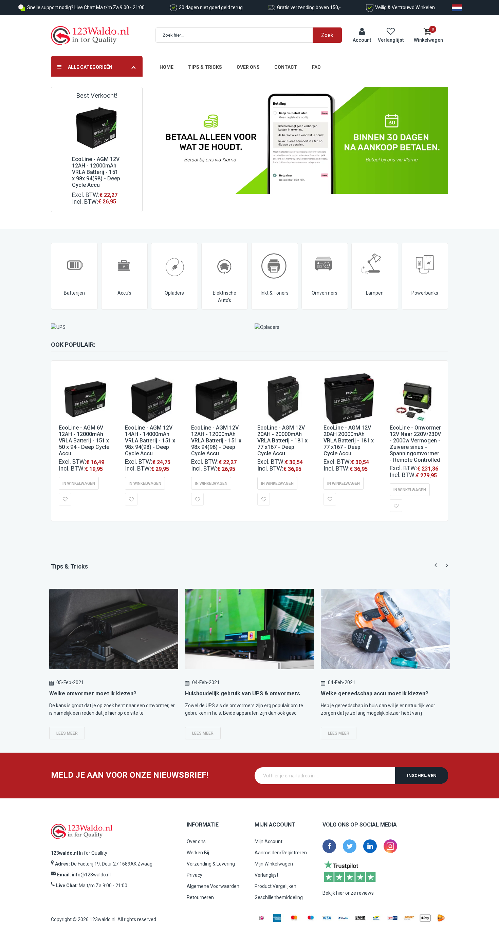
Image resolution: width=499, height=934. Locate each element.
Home (166, 67)
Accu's (124, 293)
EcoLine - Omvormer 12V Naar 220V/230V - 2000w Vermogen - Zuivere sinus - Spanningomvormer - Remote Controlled (415, 443)
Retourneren (200, 897)
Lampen (375, 293)
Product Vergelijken (275, 886)
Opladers (174, 293)
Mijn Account (268, 841)
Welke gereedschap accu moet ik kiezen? (374, 693)
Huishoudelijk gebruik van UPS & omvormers (242, 693)
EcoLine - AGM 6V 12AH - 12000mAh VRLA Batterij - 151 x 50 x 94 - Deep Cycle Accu (84, 440)
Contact (285, 67)
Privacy (194, 875)
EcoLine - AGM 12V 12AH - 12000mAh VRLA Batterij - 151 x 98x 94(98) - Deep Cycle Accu (96, 172)
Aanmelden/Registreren (281, 852)
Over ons (248, 67)
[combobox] (252, 35)
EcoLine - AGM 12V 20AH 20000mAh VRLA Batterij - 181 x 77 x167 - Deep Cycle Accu (349, 440)
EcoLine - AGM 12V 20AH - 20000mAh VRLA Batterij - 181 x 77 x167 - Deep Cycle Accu (282, 440)
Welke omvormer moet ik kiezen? (92, 693)
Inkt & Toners (275, 293)
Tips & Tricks (205, 67)
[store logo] (90, 35)
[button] (65, 499)
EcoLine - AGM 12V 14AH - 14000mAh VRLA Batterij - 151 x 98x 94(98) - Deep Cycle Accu (150, 440)
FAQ (316, 67)
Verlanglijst (266, 875)
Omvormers (324, 293)
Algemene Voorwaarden (213, 886)
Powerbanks (424, 293)
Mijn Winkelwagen (274, 864)
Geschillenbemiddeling (279, 897)
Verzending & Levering (211, 864)
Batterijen (74, 293)
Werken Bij (198, 852)
